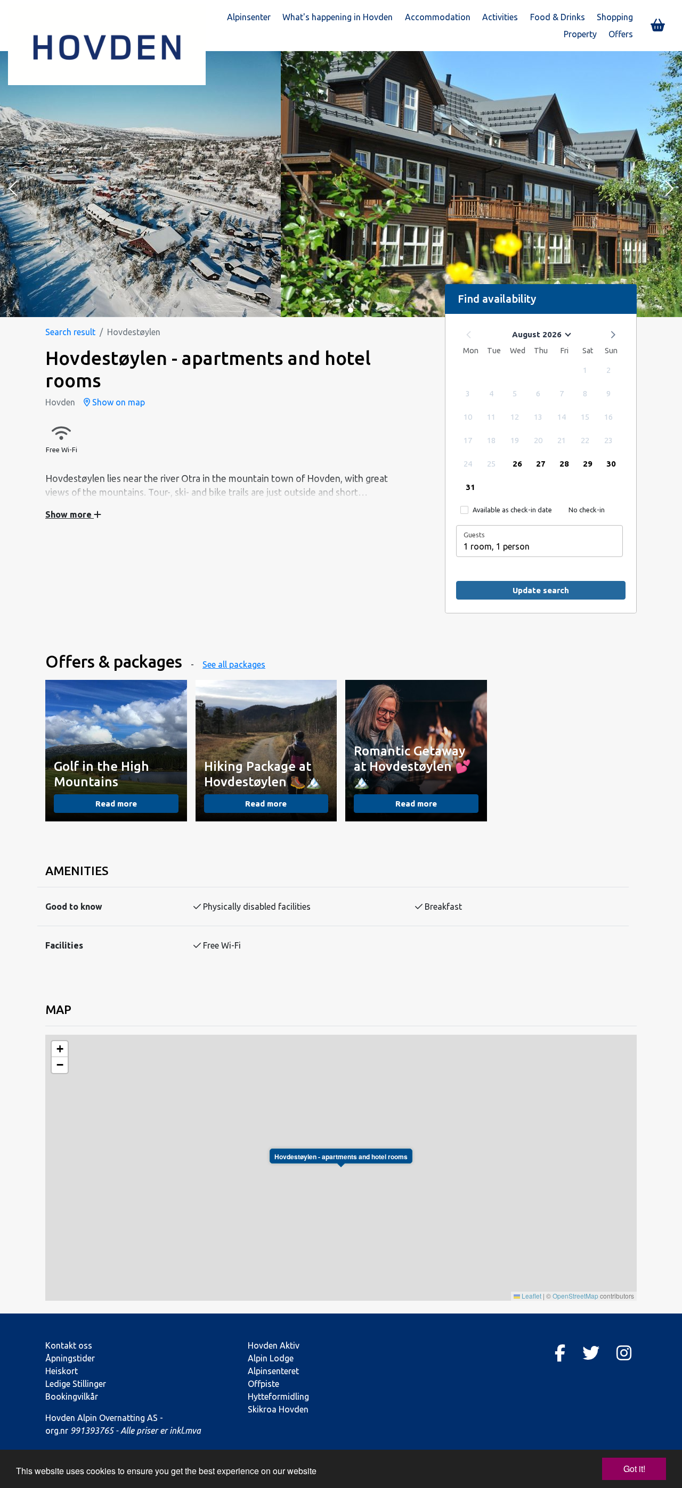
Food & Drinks (557, 17)
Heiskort (61, 1371)
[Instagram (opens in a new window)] (624, 1353)
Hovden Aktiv (273, 1345)
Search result (70, 332)
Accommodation (437, 17)
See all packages (233, 664)
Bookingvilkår (71, 1396)
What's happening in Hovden (337, 17)
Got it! (634, 1468)
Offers (620, 34)
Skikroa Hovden (278, 1409)
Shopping (615, 17)
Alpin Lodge (271, 1358)
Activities (500, 17)
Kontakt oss (68, 1345)
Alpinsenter (249, 17)
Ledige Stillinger (75, 1384)
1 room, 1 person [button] (497, 546)
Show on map (117, 402)
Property (580, 34)
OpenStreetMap (575, 1295)
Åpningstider (70, 1358)
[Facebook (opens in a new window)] (560, 1353)
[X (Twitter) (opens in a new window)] (591, 1353)
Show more (69, 514)
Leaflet (530, 1295)
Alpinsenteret (273, 1371)
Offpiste (263, 1384)
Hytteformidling (278, 1396)
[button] (13, 189)
